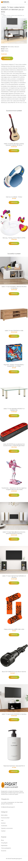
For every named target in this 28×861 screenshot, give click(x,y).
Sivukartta (3, 850)
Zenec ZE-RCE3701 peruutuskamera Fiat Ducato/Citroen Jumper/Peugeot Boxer (14, 444)
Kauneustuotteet (5, 817)
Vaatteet (3, 831)
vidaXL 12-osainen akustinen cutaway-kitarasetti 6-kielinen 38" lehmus (14, 144)
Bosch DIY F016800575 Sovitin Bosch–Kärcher (14, 671)
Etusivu (3, 14)
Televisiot (16, 46)
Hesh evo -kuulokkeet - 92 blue (14, 197)
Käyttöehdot (4, 845)
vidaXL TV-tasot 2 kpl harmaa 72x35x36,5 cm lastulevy (14, 576)
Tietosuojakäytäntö (6, 848)
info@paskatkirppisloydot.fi (8, 807)
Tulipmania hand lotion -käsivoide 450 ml (14, 766)
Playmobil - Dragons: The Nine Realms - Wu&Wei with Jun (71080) (14, 365)
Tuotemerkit (4, 825)
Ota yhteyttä (4, 842)
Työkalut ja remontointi (7, 828)
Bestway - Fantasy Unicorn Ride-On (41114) (14, 238)
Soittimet (3, 823)
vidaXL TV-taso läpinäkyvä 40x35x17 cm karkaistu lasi (14, 409)
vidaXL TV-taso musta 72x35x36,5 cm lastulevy (14, 714)
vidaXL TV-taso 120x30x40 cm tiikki (14, 330)
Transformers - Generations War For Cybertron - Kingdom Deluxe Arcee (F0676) (14, 488)
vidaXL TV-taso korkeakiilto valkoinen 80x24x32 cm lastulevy (14, 287)
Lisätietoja (7, 58)
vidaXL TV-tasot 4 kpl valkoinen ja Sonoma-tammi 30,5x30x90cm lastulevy (14, 532)
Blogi (2, 840)
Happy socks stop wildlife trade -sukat (14, 629)
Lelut (2, 820)
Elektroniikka (11, 46)
